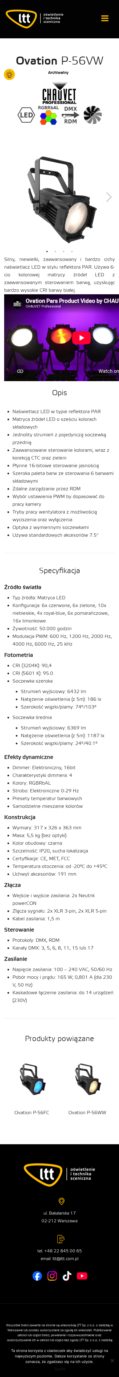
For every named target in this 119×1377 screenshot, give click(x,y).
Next (109, 196)
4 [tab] (72, 251)
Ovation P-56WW (87, 1112)
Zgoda (59, 1369)
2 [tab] (55, 251)
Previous (9, 196)
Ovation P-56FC (31, 1112)
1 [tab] (47, 251)
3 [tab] (63, 251)
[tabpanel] (59, 196)
